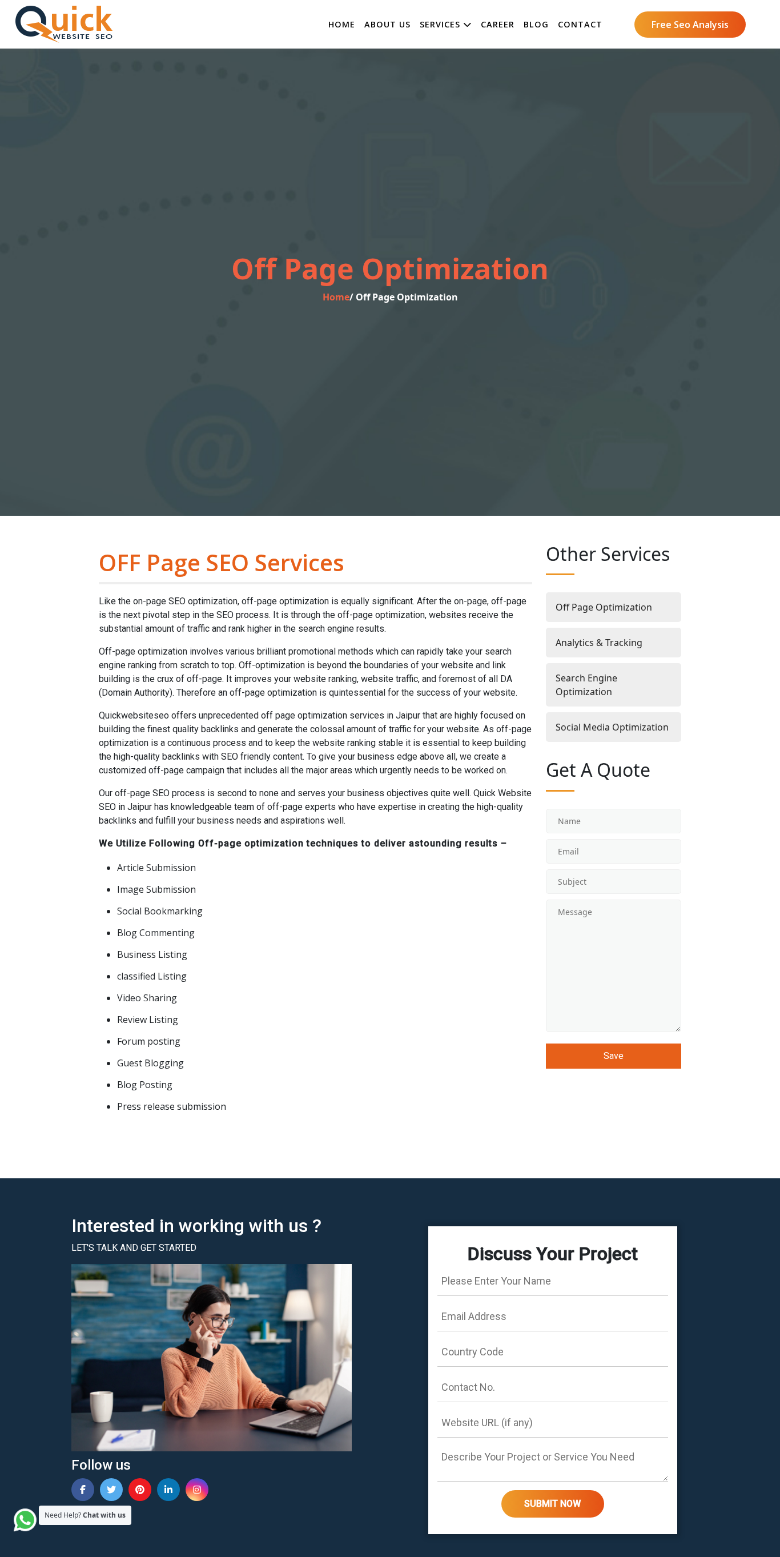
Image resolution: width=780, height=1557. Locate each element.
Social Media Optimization (612, 727)
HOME (341, 24)
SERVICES (441, 24)
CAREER (497, 24)
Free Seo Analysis (690, 24)
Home (336, 297)
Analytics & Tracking (599, 642)
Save (614, 1055)
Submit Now (552, 1503)
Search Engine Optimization (586, 685)
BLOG (536, 24)
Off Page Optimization (604, 607)
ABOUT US (387, 24)
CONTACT (580, 24)
